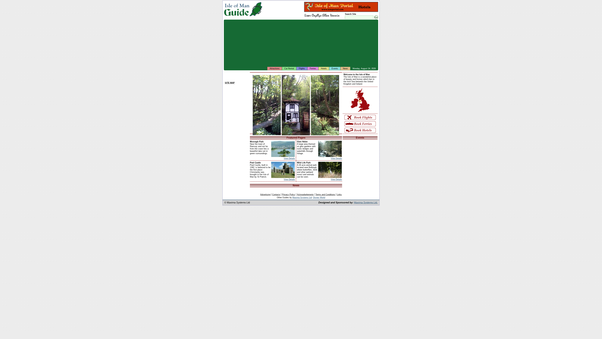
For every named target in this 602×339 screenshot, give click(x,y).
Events (335, 68)
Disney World (319, 197)
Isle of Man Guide (236, 9)
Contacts (276, 194)
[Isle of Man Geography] (255, 16)
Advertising (265, 194)
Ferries (313, 68)
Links (339, 194)
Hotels (324, 68)
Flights (302, 68)
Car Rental (289, 68)
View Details (289, 158)
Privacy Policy (288, 194)
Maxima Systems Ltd (302, 197)
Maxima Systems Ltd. (366, 202)
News (345, 68)
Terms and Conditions (325, 194)
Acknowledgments (305, 194)
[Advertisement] (318, 43)
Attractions (275, 68)
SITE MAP (230, 83)
